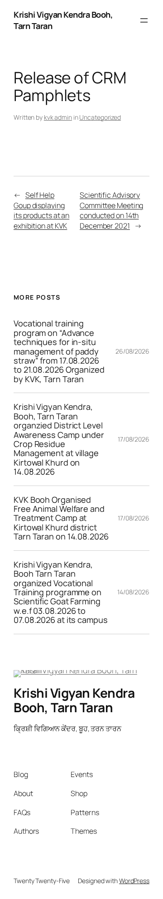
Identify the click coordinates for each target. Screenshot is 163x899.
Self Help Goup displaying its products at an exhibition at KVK (41, 210)
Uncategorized (100, 117)
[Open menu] (144, 20)
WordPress (134, 880)
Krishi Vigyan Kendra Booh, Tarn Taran (74, 700)
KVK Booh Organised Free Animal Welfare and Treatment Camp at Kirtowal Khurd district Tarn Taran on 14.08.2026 (61, 518)
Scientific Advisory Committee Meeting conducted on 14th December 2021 (111, 210)
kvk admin (58, 117)
